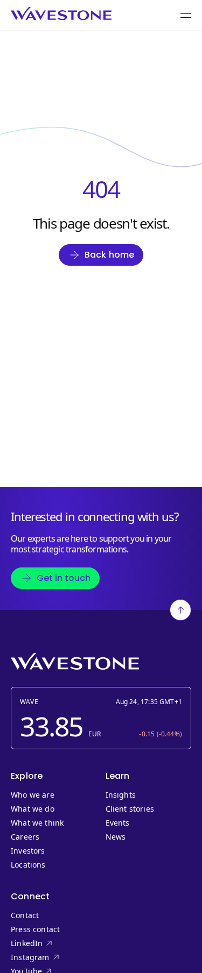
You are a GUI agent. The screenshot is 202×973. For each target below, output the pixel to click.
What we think (37, 823)
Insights (121, 795)
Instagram (48, 957)
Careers (25, 837)
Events (118, 823)
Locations (28, 865)
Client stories (130, 809)
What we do (32, 809)
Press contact (35, 929)
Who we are (32, 795)
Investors (28, 851)
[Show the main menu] (185, 15)
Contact (25, 915)
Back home (110, 254)
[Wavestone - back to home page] (61, 13)
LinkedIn (48, 943)
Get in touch (63, 578)
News (116, 837)
